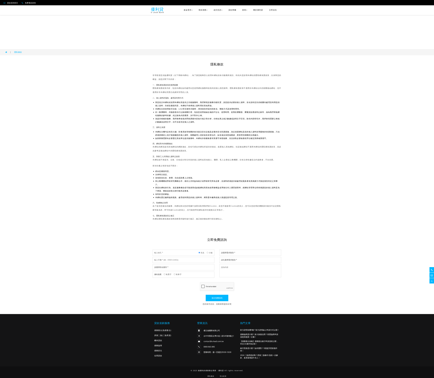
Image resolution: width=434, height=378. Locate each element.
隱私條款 (18, 52)
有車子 (178, 274)
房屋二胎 (158, 335)
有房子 (168, 274)
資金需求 (187, 10)
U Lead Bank (157, 12)
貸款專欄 (232, 10)
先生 (202, 252)
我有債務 (202, 10)
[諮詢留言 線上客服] (431, 275)
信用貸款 (158, 355)
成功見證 (217, 10)
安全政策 (223, 376)
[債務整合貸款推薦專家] (6, 52)
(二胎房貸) (166, 335)
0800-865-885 (209, 347)
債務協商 (158, 345)
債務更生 (158, 350)
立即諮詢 (273, 10)
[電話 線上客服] (431, 269)
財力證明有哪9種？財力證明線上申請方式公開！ (259, 330)
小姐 (210, 252)
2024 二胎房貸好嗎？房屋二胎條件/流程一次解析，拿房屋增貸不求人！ (259, 356)
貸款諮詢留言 (12, 3)
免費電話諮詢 (30, 3)
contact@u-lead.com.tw (214, 341)
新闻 (244, 10)
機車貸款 (158, 340)
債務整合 (158, 330)
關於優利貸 (258, 10)
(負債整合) (166, 330)
